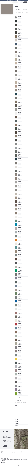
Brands (9, 2)
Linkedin (24, 465)
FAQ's (21, 452)
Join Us (3, 462)
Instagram (18, 465)
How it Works (13, 452)
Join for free (25, 2)
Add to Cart (19, 102)
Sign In (21, 2)
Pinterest (21, 465)
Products (5, 2)
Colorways (17, 14)
